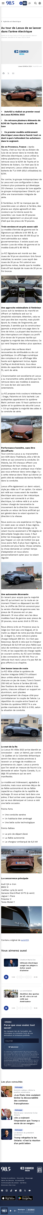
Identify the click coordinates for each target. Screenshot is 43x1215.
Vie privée (20, 1178)
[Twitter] (8, 73)
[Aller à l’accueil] (10, 4)
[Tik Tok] (11, 1190)
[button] (10, 1210)
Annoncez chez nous (8, 1185)
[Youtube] (30, 1190)
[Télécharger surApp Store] (8, 1198)
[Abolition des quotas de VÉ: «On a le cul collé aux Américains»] (11, 994)
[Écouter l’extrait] (6, 977)
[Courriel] (13, 73)
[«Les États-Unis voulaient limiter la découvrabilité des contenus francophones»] (6, 1091)
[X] (25, 1190)
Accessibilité (19, 1180)
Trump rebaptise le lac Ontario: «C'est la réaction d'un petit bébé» (27, 1140)
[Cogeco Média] (27, 1171)
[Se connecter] (39, 3)
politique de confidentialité (28, 1064)
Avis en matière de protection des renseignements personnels (17, 1059)
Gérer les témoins (7, 1180)
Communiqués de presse (10, 1183)
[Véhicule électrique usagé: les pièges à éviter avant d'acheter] (11, 963)
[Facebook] (3, 73)
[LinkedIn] (20, 1190)
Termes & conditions (8, 1178)
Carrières (23, 1183)
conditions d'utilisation (17, 1065)
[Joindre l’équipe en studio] (29, 3)
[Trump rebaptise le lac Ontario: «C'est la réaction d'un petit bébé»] (6, 1134)
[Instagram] (7, 1190)
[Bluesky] (16, 1190)
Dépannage (29, 1178)
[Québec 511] (39, 1172)
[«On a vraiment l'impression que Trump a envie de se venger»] (6, 1114)
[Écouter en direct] (21, 3)
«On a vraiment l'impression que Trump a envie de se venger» (27, 1121)
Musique (21, 1209)
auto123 (25, 940)
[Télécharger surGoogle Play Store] (25, 1198)
